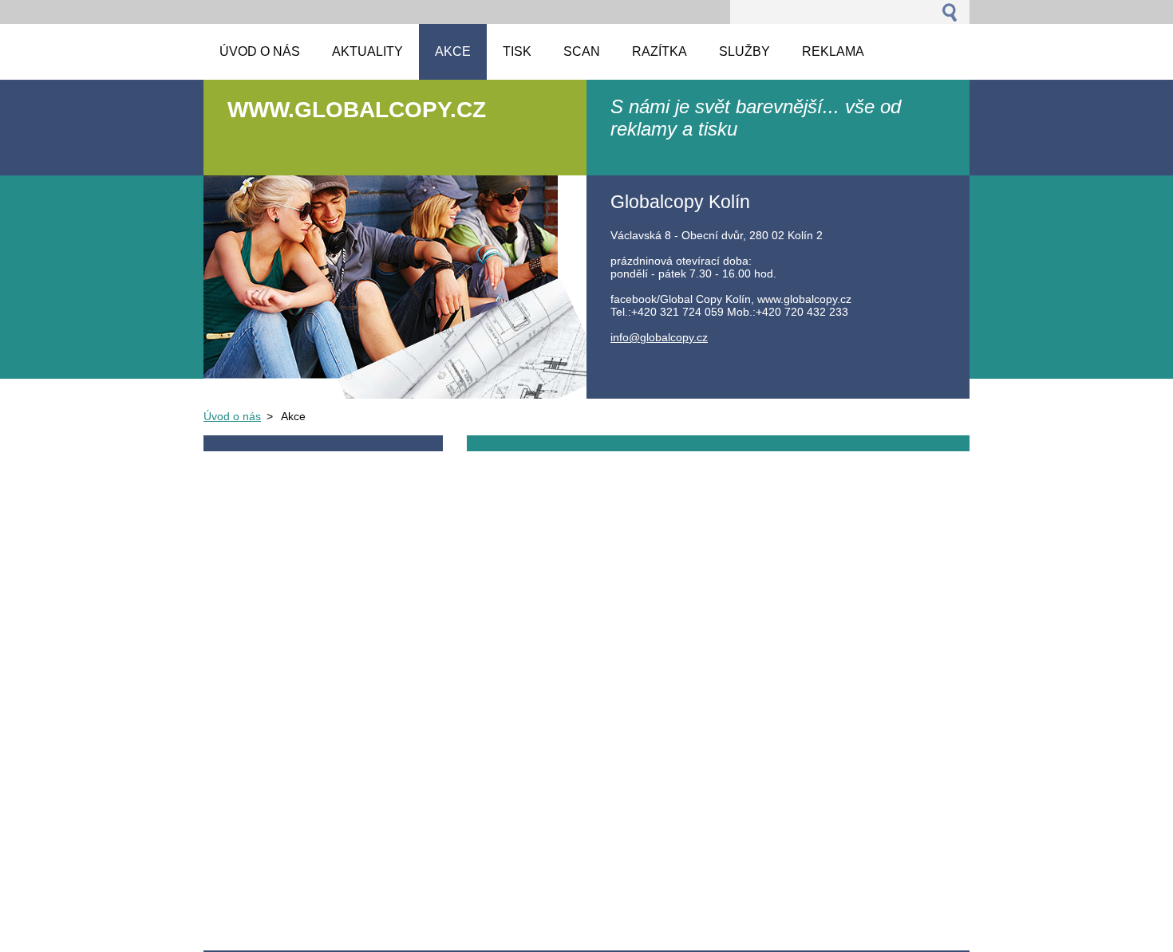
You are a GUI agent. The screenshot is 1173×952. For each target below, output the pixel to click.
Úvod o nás (232, 416)
